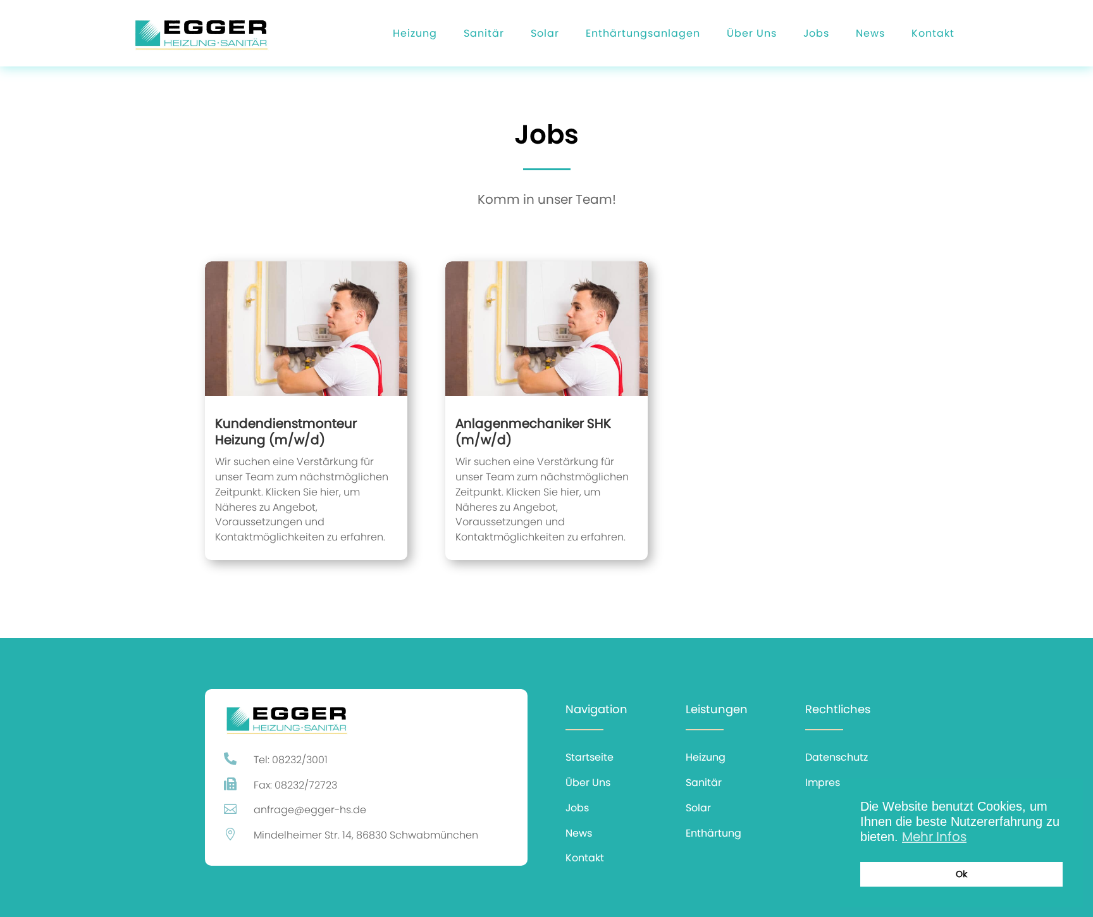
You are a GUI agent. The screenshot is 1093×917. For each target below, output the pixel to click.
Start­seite (589, 757)
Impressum (833, 782)
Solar (545, 33)
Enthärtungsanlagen (643, 33)
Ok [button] (961, 874)
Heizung (415, 33)
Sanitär (484, 33)
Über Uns (752, 33)
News (870, 33)
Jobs (816, 33)
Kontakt (932, 33)
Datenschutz (836, 757)
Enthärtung (713, 833)
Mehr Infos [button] (934, 836)
